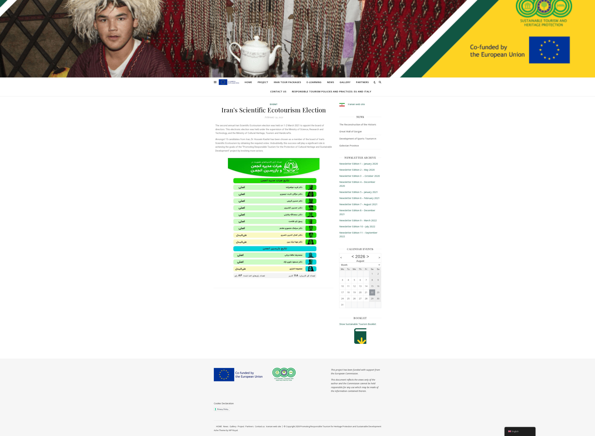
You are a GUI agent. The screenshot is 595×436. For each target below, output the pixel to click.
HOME (248, 82)
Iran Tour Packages (287, 82)
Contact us (278, 91)
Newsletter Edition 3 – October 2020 (359, 175)
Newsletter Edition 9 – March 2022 (358, 220)
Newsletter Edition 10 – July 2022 (357, 226)
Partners (362, 82)
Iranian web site (356, 104)
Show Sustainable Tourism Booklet (357, 324)
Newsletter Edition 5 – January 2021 (358, 192)
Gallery (345, 82)
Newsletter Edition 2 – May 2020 (357, 169)
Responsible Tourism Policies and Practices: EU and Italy (331, 91)
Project (263, 82)
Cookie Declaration (224, 403)
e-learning (314, 82)
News (330, 82)
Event (274, 104)
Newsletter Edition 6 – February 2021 (359, 198)
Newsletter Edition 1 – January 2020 (358, 163)
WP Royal (233, 430)
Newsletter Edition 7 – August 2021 (358, 204)
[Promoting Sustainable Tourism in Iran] (229, 82)
